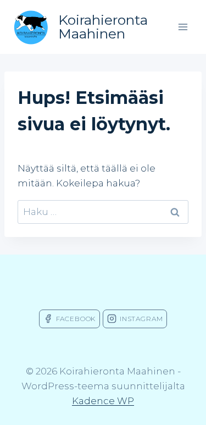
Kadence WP (103, 400)
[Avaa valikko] (182, 26)
